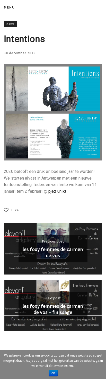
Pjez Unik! (57, 191)
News (10, 24)
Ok (53, 373)
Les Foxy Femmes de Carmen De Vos (53, 252)
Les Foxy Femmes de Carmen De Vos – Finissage (53, 309)
